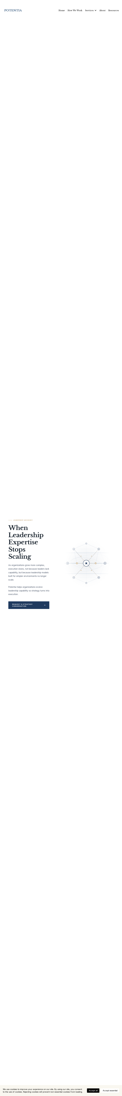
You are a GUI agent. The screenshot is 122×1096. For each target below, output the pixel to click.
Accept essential (110, 1090)
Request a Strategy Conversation (22, 605)
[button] (95, 10)
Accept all (93, 1090)
